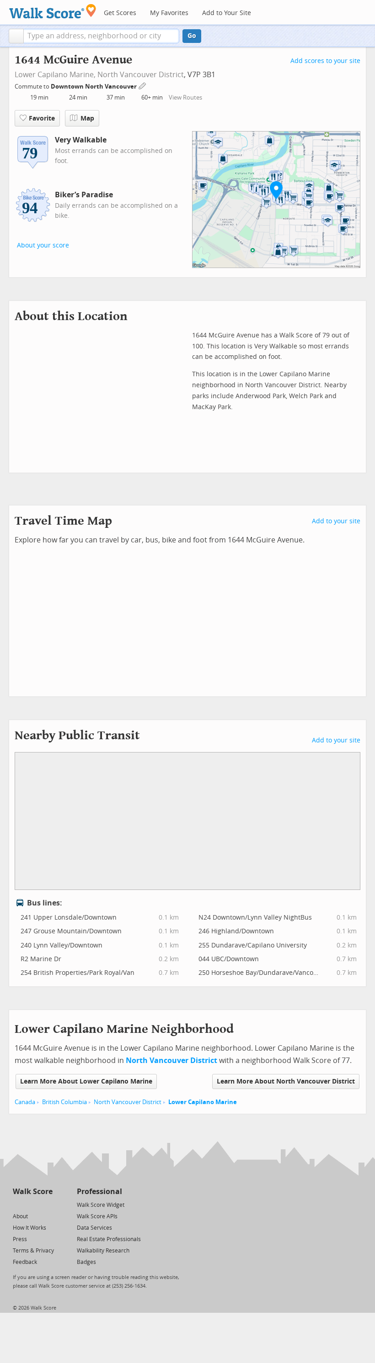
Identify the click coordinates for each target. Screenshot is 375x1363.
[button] (16, 36)
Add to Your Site (226, 13)
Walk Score (33, 1191)
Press (20, 1239)
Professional (99, 1191)
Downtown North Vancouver (94, 86)
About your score (43, 245)
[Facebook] (32, 1204)
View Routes (185, 97)
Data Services (94, 1228)
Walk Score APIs (97, 1216)
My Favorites (169, 13)
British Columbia (64, 1102)
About (20, 1216)
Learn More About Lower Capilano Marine (86, 1081)
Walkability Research (103, 1250)
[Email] (46, 1204)
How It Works (29, 1228)
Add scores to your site (325, 61)
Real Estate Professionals (109, 1239)
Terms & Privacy (33, 1250)
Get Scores (120, 13)
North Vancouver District (140, 74)
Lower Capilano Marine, (55, 74)
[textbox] (101, 36)
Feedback (25, 1262)
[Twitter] (18, 1204)
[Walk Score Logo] (52, 11)
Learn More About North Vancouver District (286, 1081)
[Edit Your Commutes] (142, 85)
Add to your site (336, 521)
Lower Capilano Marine (202, 1102)
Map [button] (87, 118)
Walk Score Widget (100, 1205)
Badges (86, 1262)
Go (192, 36)
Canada (25, 1102)
